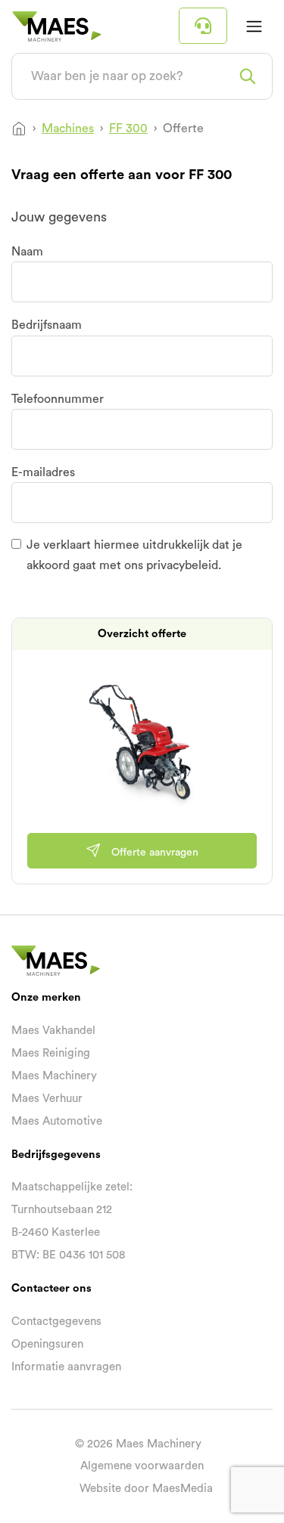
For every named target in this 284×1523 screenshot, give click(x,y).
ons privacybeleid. (172, 565)
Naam (27, 252)
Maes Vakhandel (53, 1030)
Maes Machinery (54, 1076)
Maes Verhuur (47, 1098)
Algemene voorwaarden (142, 1466)
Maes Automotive (56, 1121)
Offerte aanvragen (153, 852)
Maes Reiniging (50, 1053)
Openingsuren (47, 1344)
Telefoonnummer (57, 399)
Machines (68, 128)
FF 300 (128, 128)
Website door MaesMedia (146, 1488)
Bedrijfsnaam (46, 325)
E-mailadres (43, 472)
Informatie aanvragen (66, 1367)
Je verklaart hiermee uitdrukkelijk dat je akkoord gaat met (134, 555)
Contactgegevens (56, 1321)
